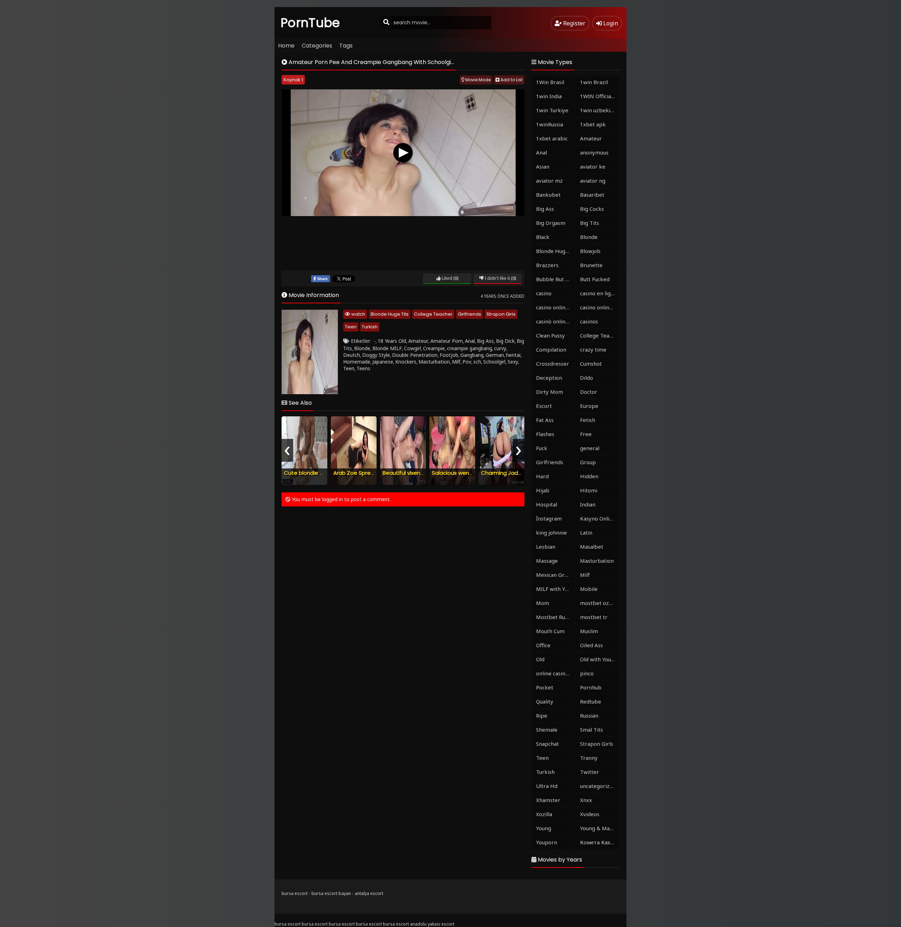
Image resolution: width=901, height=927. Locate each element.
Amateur (418, 341)
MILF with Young (555, 588)
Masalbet (591, 546)
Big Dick (505, 341)
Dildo (586, 377)
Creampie (434, 348)
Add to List (511, 80)
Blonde (362, 348)
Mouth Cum (550, 631)
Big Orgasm (550, 222)
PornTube (310, 22)
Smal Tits (591, 729)
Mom (542, 602)
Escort (544, 405)
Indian (588, 504)
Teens (363, 368)
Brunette (591, 265)
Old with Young (598, 659)
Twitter (589, 771)
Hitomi (588, 490)
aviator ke (592, 166)
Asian (542, 166)
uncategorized (598, 785)
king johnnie (551, 532)
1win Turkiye (552, 110)
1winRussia (549, 124)
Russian (589, 715)
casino (544, 293)
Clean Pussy (550, 335)
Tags (346, 46)
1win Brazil (594, 82)
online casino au (555, 673)
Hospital (546, 504)
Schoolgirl (494, 361)
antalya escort (369, 893)
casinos (589, 321)
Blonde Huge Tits (390, 314)
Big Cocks (592, 208)
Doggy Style (376, 355)
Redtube (590, 701)
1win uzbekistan (599, 110)
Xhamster (548, 799)
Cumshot (591, 363)
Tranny (589, 757)
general (589, 448)
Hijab (542, 490)
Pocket (544, 687)
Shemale (546, 729)
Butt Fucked (595, 279)
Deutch (351, 355)
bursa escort (295, 893)
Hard (542, 476)
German (495, 355)
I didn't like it (497, 278)
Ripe (541, 715)
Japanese (382, 361)
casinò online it (554, 321)
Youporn (546, 842)
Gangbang (472, 355)
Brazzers (547, 265)
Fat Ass (545, 419)
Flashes (545, 433)
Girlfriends (469, 314)
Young (543, 828)
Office (543, 645)
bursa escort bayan (331, 893)
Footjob (449, 355)
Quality (544, 701)
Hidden (589, 476)
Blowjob (590, 250)
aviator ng (592, 180)
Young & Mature (599, 828)
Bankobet (548, 194)
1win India (549, 96)
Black (542, 236)
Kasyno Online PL (599, 518)
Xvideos (589, 814)
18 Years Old (392, 341)
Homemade (356, 361)
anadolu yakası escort (432, 924)
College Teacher (433, 314)
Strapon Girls (501, 314)
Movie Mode (477, 80)
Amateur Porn (446, 341)
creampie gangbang (469, 348)
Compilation (551, 349)
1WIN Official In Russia (599, 96)
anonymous (594, 152)
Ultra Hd (546, 785)
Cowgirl (412, 348)
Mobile (589, 588)
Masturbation (434, 361)
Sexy (513, 361)
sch (477, 361)
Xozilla (544, 814)
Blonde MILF (387, 348)
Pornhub (590, 687)
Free (586, 433)
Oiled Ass (591, 645)
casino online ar (599, 307)
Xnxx (586, 799)
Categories (317, 46)
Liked (446, 278)
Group (588, 462)
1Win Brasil (550, 82)
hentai (513, 355)
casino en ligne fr (599, 293)
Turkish (370, 326)
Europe (589, 405)
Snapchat (547, 743)
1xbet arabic (552, 138)
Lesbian (545, 546)
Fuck (541, 448)
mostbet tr (593, 616)
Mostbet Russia (555, 616)
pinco (587, 673)
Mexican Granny (555, 574)
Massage (547, 560)
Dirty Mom (549, 391)
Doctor (588, 391)
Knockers (405, 361)
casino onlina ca (555, 307)
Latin (586, 532)
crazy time (593, 349)
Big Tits (589, 222)
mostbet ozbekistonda (599, 602)
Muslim (589, 631)
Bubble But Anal (555, 279)
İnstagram (549, 518)
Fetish (587, 419)
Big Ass (485, 341)
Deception (549, 377)
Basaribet (592, 194)
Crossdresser (552, 363)
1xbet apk (593, 124)
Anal (470, 341)
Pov (466, 361)
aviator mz (549, 180)
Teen (351, 326)
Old (540, 659)
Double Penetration (414, 355)
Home (286, 46)
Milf (456, 361)
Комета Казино (599, 842)
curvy (500, 348)
